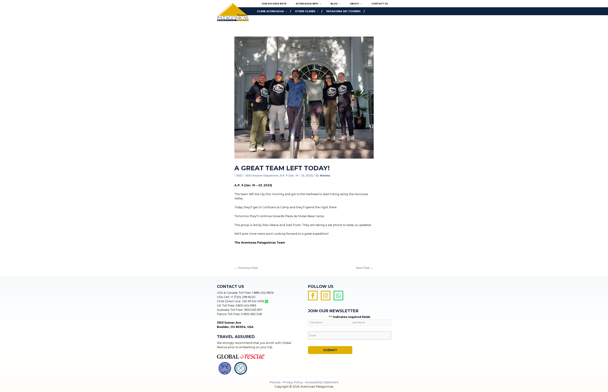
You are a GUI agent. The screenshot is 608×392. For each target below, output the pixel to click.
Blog (334, 3)
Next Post (364, 268)
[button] (319, 3)
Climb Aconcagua (270, 11)
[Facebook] (313, 295)
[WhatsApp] (338, 295)
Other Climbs (305, 11)
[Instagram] (325, 295)
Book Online (266, 19)
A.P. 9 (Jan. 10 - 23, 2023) (296, 175)
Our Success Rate (274, 3)
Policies (275, 382)
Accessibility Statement (322, 382)
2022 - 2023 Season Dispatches (257, 175)
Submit (330, 350)
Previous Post (246, 268)
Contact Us (379, 3)
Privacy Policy (293, 382)
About (354, 3)
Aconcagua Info (307, 3)
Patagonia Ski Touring (343, 11)
